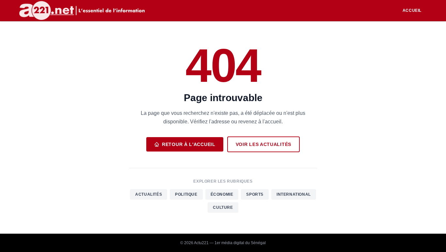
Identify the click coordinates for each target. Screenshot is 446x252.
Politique (186, 194)
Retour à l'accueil (188, 144)
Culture (223, 207)
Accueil (412, 10)
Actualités (148, 194)
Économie (222, 194)
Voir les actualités (263, 144)
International (294, 194)
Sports (254, 194)
